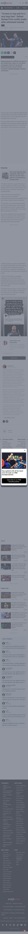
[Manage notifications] (24, 931)
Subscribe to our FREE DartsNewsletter (14, 480)
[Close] (25, 450)
